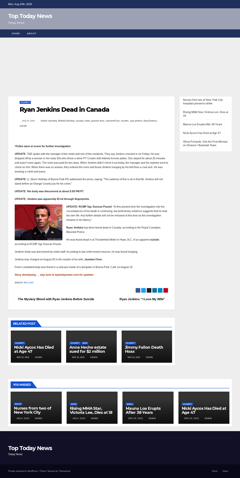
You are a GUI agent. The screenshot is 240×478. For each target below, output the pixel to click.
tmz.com (28, 282)
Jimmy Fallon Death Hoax (144, 349)
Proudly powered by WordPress (23, 471)
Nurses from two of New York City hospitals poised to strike (32, 414)
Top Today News (30, 16)
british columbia (49, 120)
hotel (87, 120)
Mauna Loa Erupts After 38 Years (202, 124)
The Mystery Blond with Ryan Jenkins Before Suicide (55, 299)
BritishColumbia (66, 120)
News (84, 343)
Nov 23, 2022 (191, 418)
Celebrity (25, 102)
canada (79, 120)
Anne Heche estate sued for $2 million (87, 349)
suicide (23, 125)
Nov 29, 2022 (135, 418)
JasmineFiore (113, 120)
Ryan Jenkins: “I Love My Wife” (143, 299)
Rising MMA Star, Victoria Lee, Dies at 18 (91, 410)
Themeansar (64, 471)
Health (18, 404)
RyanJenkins (150, 120)
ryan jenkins (136, 120)
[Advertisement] (120, 62)
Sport (74, 404)
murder (124, 120)
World (130, 404)
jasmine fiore (97, 120)
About (32, 33)
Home (16, 33)
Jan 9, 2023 (22, 418)
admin (38, 357)
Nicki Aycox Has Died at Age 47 (34, 349)
